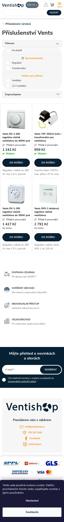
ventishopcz (34, 444)
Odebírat (51, 369)
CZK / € (31, 4)
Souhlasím (32, 512)
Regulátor (17, 62)
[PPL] (11, 463)
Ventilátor (16, 80)
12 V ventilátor (19, 86)
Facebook (35, 438)
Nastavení (32, 501)
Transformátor (19, 68)
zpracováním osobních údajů (22, 381)
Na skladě (17, 50)
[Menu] (59, 4)
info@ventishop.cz (35, 426)
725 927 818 (35, 432)
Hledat (54, 12)
